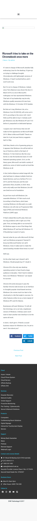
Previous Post (18, 350)
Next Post (18, 356)
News (5, 60)
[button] (18, 14)
